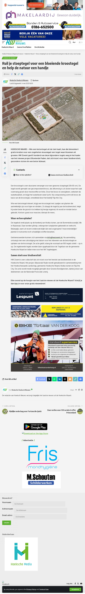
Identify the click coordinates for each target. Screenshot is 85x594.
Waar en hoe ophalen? (23, 175)
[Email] (70, 379)
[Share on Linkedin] (59, 379)
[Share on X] (15, 74)
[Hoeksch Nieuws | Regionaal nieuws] (15, 42)
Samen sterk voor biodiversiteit (62, 175)
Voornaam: (6, 502)
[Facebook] (79, 390)
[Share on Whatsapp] (54, 379)
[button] (75, 589)
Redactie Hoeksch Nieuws (19, 80)
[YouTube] (81, 583)
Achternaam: (7, 509)
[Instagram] (82, 390)
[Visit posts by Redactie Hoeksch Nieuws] (5, 390)
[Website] (76, 390)
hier (16, 283)
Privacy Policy (31, 589)
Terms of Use (43, 589)
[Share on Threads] (65, 379)
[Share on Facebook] (11, 74)
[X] (78, 583)
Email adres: (7, 515)
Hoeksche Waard (10, 58)
